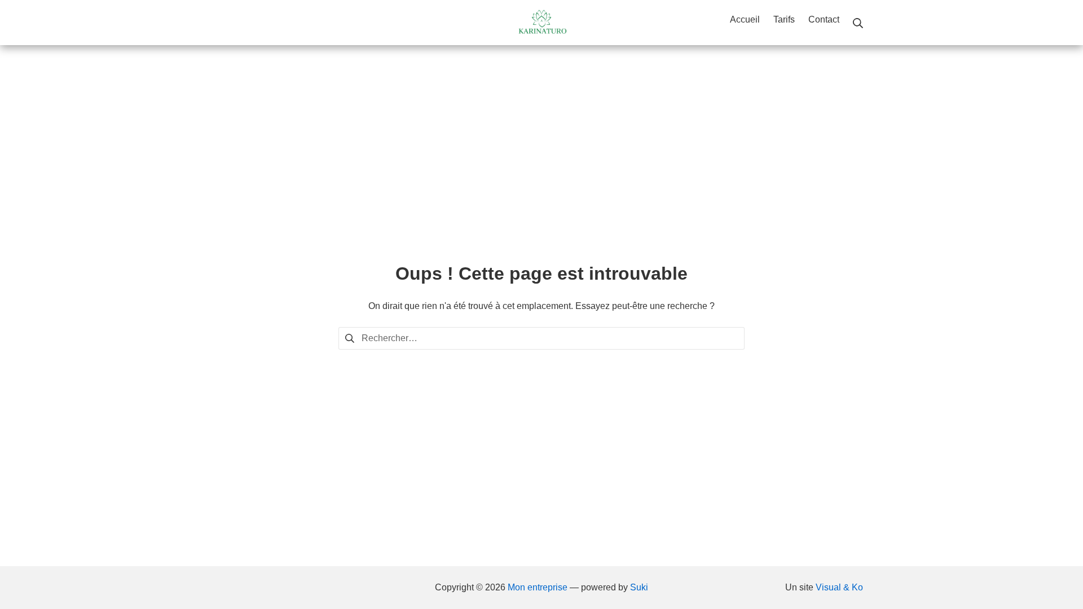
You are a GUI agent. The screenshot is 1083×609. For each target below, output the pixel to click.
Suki (639, 587)
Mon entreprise (537, 587)
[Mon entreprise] (541, 22)
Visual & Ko (839, 587)
